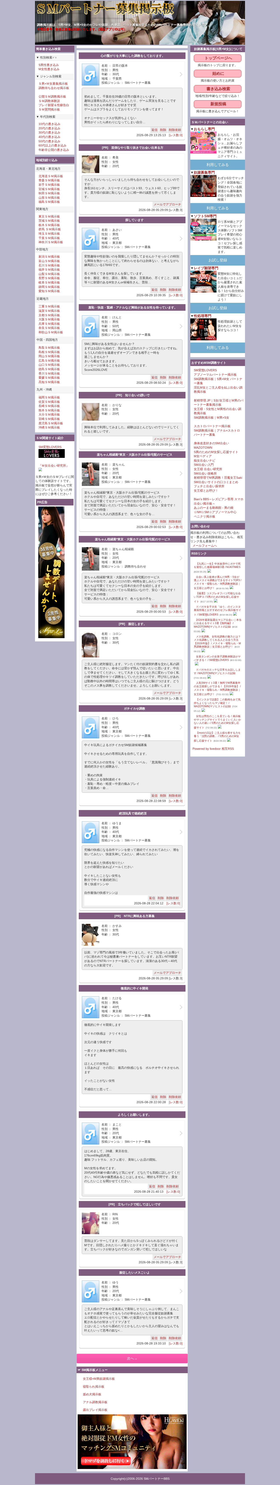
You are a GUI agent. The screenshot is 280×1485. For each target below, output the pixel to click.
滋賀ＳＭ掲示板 (49, 310)
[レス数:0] (175, 135)
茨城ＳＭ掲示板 (49, 220)
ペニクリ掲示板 (204, 516)
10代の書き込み (49, 124)
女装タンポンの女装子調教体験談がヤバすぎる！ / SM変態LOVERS (217, 658)
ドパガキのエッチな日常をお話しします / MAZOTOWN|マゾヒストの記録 (217, 671)
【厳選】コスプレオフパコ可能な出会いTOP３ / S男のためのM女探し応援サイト (217, 597)
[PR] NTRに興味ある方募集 (134, 916)
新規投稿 (218, 104)
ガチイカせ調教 (134, 708)
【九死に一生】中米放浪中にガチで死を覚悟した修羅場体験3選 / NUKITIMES (217, 565)
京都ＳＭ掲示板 (49, 315)
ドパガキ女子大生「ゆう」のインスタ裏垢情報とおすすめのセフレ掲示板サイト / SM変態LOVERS (217, 610)
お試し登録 (217, 260)
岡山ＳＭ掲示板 (49, 356)
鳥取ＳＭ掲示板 (49, 347)
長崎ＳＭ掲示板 (49, 406)
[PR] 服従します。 (133, 624)
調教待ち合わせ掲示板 (53, 88)
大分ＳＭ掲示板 (49, 414)
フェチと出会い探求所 (209, 486)
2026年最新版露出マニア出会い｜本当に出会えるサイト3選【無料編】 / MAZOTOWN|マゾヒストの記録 (218, 623)
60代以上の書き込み (52, 145)
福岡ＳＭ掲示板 (49, 397)
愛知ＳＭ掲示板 (49, 291)
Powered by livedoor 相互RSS (213, 748)
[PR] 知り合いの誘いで (133, 395)
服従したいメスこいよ (134, 1272)
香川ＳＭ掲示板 (49, 373)
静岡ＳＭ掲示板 (49, 287)
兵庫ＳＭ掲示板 (49, 323)
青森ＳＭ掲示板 (49, 180)
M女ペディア (203, 456)
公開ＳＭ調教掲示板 (52, 96)
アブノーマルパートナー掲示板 (215, 374)
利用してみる (217, 165)
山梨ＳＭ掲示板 (49, 274)
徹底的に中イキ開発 (134, 988)
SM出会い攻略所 (205, 473)
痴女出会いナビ (204, 460)
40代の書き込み (49, 137)
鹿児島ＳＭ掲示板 (50, 423)
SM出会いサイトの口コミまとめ (216, 482)
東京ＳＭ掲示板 (49, 216)
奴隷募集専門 (204, 172)
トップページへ (218, 58)
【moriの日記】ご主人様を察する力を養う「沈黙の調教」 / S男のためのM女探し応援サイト (217, 736)
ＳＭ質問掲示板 (49, 109)
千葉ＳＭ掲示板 (49, 238)
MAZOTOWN (203, 447)
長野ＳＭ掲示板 (49, 278)
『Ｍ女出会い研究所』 (53, 465)
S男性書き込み (48, 65)
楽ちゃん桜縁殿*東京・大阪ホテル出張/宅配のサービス (134, 454)
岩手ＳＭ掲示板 (49, 184)
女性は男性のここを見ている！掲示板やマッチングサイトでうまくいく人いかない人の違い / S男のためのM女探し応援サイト (217, 722)
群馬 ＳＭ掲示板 (49, 229)
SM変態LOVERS (49, 447)
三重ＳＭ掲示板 (49, 306)
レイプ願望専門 (206, 268)
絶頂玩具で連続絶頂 (133, 813)
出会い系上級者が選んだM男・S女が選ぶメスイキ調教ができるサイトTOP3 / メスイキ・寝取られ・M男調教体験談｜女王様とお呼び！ (217, 582)
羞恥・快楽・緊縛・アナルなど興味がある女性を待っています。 (132, 307)
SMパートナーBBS (157, 1478)
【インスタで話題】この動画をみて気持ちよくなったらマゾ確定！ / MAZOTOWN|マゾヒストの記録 (217, 703)
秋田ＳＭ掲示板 (49, 193)
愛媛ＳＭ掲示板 (49, 377)
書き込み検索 (218, 89)
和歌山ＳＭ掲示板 (50, 332)
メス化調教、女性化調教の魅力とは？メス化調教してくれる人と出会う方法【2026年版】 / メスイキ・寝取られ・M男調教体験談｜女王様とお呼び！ (217, 641)
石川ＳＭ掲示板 (49, 265)
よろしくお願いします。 (134, 1114)
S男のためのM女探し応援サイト (216, 452)
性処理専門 (202, 316)
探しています (134, 220)
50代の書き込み (49, 141)
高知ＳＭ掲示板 (49, 382)
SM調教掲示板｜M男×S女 (211, 417)
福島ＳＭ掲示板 (49, 201)
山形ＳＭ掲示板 (49, 197)
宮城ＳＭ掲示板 (49, 189)
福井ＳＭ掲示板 (49, 269)
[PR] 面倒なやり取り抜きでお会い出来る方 (132, 147)
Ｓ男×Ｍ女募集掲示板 (53, 83)
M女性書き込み (49, 69)
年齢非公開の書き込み (53, 150)
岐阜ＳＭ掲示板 (49, 282)
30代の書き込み (49, 132)
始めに (218, 73)
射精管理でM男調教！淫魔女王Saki (218, 477)
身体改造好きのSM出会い (211, 443)
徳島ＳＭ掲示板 (49, 369)
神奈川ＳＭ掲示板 (50, 242)
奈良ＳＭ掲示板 (49, 328)
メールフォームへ (204, 545)
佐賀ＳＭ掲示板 (49, 401)
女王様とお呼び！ (206, 490)
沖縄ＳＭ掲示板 (49, 427)
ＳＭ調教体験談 (49, 101)
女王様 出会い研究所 (208, 469)
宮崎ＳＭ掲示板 (49, 419)
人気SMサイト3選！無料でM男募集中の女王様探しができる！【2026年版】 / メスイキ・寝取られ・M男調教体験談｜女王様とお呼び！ (217, 688)
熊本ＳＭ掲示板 (49, 410)
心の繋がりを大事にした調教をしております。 (133, 55)
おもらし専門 (204, 129)
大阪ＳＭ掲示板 (49, 319)
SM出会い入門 (204, 464)
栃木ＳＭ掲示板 (49, 225)
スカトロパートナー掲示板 (212, 426)
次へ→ (132, 1358)
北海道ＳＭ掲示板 (50, 176)
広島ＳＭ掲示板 (49, 360)
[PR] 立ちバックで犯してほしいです (134, 1204)
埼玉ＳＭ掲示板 (49, 233)
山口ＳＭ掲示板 (49, 364)
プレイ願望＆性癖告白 (53, 105)
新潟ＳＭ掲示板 (49, 256)
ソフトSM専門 (205, 216)
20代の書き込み (49, 128)
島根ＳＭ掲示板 (49, 352)
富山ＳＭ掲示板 (49, 261)
